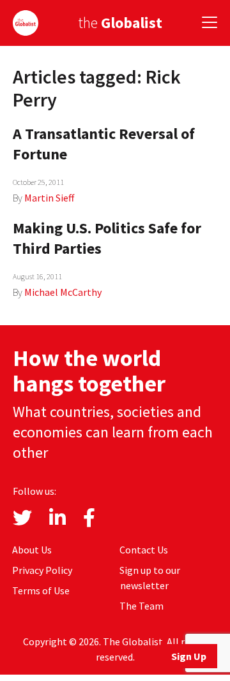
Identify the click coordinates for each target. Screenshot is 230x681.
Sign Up (188, 656)
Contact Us (143, 549)
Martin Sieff (49, 197)
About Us (32, 549)
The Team (141, 605)
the (120, 23)
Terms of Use (41, 590)
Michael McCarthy (63, 292)
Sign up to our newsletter (149, 578)
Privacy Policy (42, 570)
